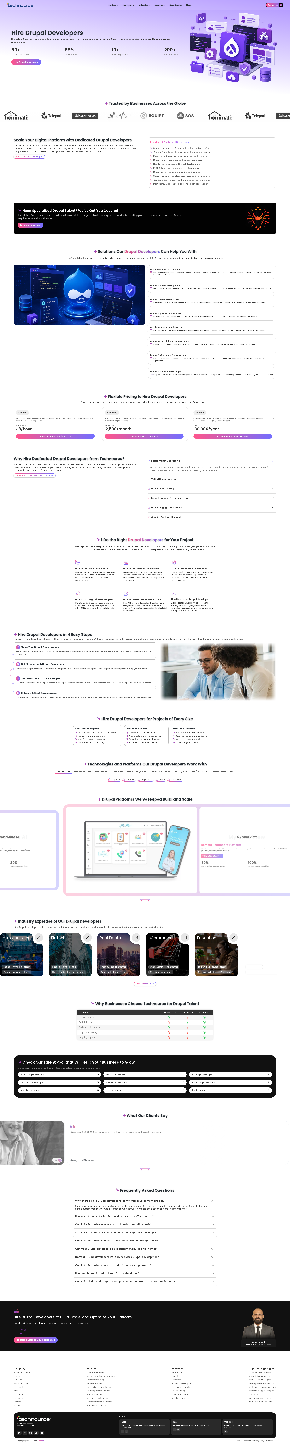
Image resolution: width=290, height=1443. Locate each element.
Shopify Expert (198, 1090)
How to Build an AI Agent (260, 1380)
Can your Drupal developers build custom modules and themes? (116, 1249)
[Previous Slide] (142, 901)
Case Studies (175, 5)
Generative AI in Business (260, 1398)
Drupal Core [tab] (64, 771)
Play (22, 1160)
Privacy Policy (258, 1440)
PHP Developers (113, 1090)
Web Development (95, 1394)
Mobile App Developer (202, 1074)
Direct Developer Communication (169, 498)
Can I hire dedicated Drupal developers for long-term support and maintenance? (127, 1281)
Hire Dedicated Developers (99, 1387)
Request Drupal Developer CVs (55, 436)
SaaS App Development (97, 1398)
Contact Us (273, 5)
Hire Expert (128, 5)
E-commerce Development (99, 1402)
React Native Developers (32, 1082)
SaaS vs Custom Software (260, 1402)
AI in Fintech (254, 1394)
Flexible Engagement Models (166, 507)
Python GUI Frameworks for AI (262, 1387)
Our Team (18, 1380)
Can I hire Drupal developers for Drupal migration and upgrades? (116, 1240)
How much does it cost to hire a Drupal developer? (107, 1273)
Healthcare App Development (262, 1391)
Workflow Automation (96, 1405)
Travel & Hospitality (180, 1394)
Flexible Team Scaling (163, 488)
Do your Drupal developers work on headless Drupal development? (117, 1257)
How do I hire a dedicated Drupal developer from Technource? (114, 1216)
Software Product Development (101, 1376)
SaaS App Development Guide (262, 1383)
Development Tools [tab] (222, 771)
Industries (143, 5)
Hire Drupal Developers (26, 62)
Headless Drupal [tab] (97, 771)
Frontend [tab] (79, 771)
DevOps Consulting (95, 1380)
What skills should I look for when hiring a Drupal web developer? (116, 1232)
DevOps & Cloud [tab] (160, 771)
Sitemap (17, 1405)
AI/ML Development (96, 1372)
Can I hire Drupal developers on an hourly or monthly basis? (113, 1224)
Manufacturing (178, 1391)
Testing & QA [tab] (180, 771)
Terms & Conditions (243, 1440)
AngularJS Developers (116, 1082)
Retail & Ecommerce (181, 1398)
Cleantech (176, 1380)
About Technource (22, 1372)
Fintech (175, 1376)
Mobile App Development (98, 1391)
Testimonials (19, 1394)
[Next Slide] (148, 901)
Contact (17, 1402)
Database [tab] (117, 771)
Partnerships (19, 1398)
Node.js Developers (29, 1090)
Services (112, 5)
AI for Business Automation (261, 1372)
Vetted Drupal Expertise (164, 479)
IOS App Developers (115, 1074)
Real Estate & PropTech (182, 1383)
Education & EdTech (181, 1387)
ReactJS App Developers (203, 1082)
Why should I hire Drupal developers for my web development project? (119, 1201)
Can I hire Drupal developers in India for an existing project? (113, 1265)
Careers (17, 1376)
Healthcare (177, 1372)
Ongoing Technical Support (166, 517)
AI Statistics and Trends (259, 1376)
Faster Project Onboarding (165, 460)
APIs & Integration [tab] (136, 771)
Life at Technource (22, 1383)
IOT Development (95, 1383)
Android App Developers (32, 1074)
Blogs (188, 5)
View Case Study (175, 856)
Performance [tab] (199, 771)
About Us (159, 5)
